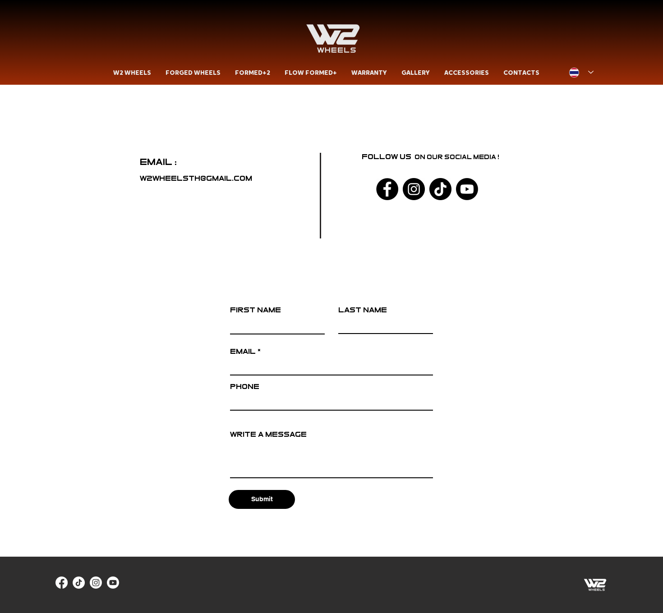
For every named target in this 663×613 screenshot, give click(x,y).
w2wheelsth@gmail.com (196, 178)
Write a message (268, 434)
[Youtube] (467, 189)
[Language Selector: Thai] (581, 72)
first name (255, 309)
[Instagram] (414, 189)
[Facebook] (387, 189)
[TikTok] (440, 189)
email (243, 351)
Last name (362, 309)
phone (244, 386)
